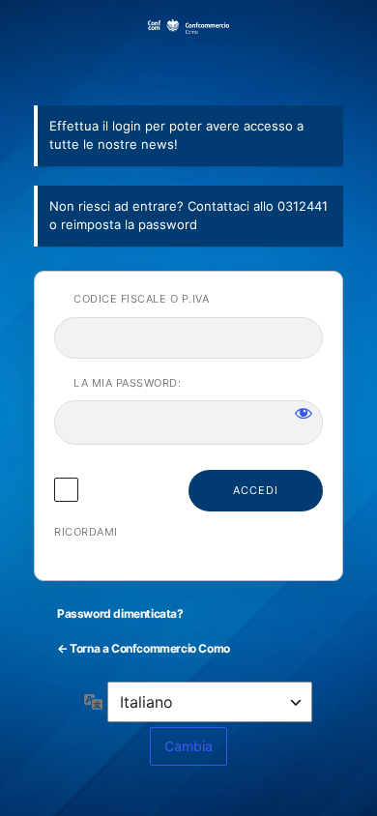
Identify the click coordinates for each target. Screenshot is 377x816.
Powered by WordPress (188, 50)
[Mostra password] (303, 412)
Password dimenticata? (120, 613)
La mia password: (127, 383)
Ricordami (86, 532)
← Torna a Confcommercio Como (143, 648)
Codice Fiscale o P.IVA (141, 299)
